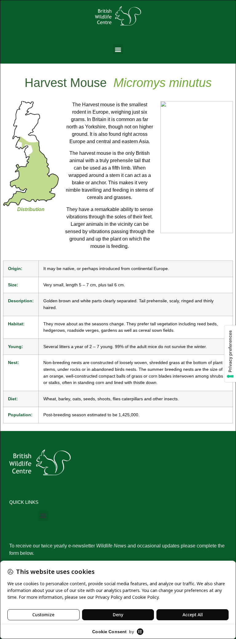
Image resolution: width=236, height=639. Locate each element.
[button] (118, 49)
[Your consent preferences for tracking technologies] (230, 353)
